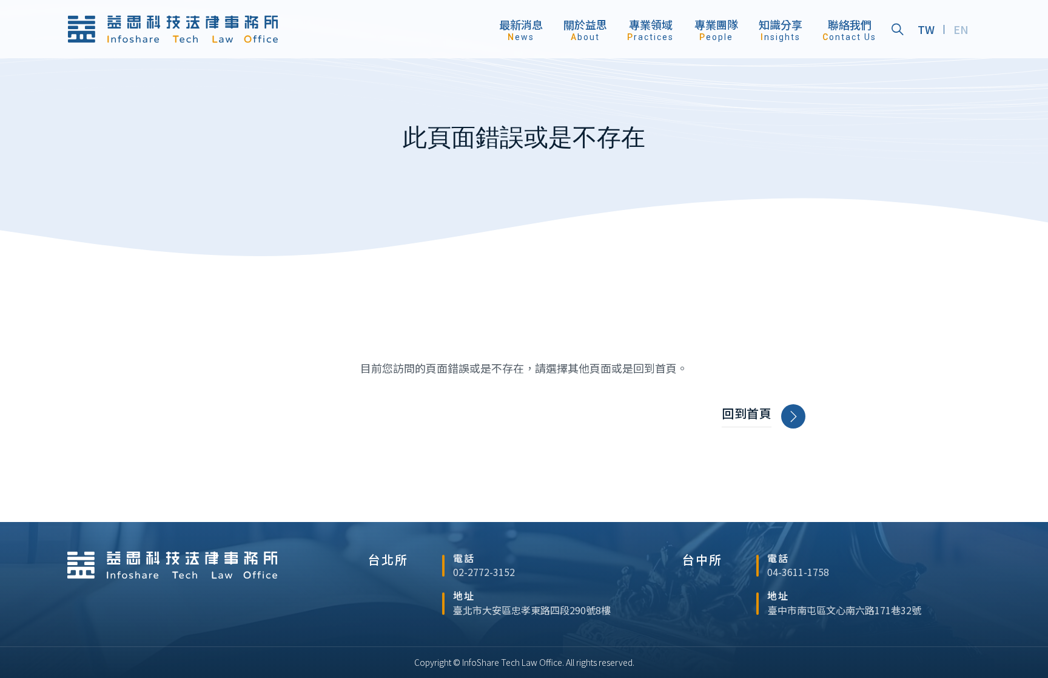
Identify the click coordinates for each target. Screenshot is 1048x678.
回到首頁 (746, 413)
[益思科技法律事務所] (173, 29)
